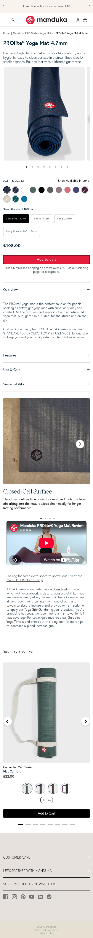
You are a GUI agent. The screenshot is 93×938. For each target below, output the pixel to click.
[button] (13, 20)
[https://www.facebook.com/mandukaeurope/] (6, 896)
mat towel (67, 613)
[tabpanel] (44, 114)
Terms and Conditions (46, 930)
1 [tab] (41, 519)
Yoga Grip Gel (33, 609)
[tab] (26, 167)
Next (80, 444)
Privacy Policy (46, 933)
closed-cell (60, 589)
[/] (46, 20)
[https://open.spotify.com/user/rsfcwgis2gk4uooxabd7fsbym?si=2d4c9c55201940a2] (49, 896)
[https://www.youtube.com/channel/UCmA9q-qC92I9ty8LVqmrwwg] (32, 896)
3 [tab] (50, 519)
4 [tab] (54, 519)
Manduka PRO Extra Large (24, 580)
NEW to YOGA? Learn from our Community (46, 6)
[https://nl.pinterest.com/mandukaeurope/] (23, 896)
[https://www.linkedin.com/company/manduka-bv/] (40, 896)
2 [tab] (45, 519)
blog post (58, 622)
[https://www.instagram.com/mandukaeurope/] (14, 896)
